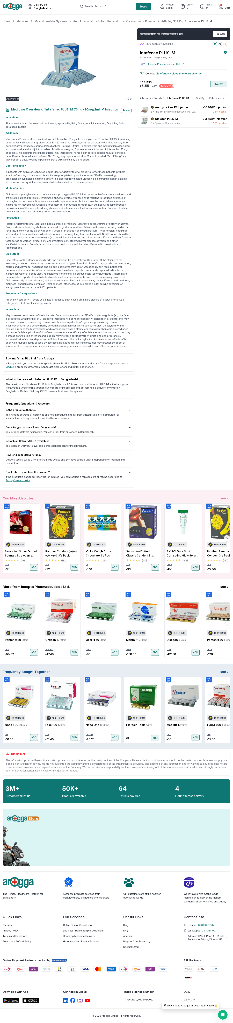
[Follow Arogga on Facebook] (72, 1000)
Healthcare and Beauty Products (81, 941)
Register (220, 33)
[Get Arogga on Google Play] (11, 1000)
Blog (125, 925)
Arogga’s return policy (18, 480)
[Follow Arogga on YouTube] (87, 1000)
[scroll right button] (227, 538)
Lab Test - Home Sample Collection (83, 930)
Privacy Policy (11, 930)
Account (128, 936)
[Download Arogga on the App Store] (31, 1000)
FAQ (125, 930)
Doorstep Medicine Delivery (79, 936)
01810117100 (208, 930)
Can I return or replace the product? (28, 472)
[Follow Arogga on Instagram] (80, 1000)
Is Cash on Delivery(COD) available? (27, 441)
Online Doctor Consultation (78, 925)
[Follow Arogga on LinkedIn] (65, 1000)
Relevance (215, 98)
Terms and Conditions (15, 936)
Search (143, 6)
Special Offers (131, 946)
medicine (11, 366)
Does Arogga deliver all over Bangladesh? (31, 427)
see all (225, 498)
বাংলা (128, 110)
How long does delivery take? (23, 454)
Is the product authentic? (21, 409)
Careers (7, 925)
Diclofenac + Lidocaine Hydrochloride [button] (179, 73)
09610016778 (206, 925)
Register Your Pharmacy (136, 941)
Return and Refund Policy (17, 941)
